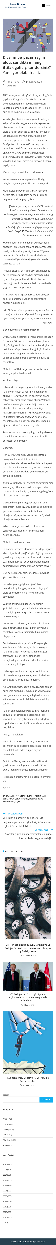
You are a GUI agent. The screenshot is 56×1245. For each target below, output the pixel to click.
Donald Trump (9, 799)
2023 (5, 1180)
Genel (5, 1129)
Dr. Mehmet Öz (22, 799)
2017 (5, 1212)
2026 (5, 1164)
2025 (5, 1169)
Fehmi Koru (13, 81)
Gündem (11, 85)
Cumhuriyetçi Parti (23, 796)
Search (6, 1094)
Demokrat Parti (39, 796)
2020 (5, 1196)
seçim (17, 802)
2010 (5, 1222)
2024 (5, 1175)
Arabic (5, 1119)
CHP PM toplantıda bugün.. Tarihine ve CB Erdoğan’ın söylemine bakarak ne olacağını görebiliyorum (28, 948)
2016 (5, 1217)
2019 (5, 1201)
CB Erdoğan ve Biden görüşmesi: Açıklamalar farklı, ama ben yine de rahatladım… (28, 997)
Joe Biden (33, 799)
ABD (13, 796)
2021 (5, 1190)
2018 (5, 1206)
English (6, 1124)
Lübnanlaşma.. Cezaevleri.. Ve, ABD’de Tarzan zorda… (28, 1079)
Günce (5, 1134)
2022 (5, 1185)
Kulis (5, 1145)
